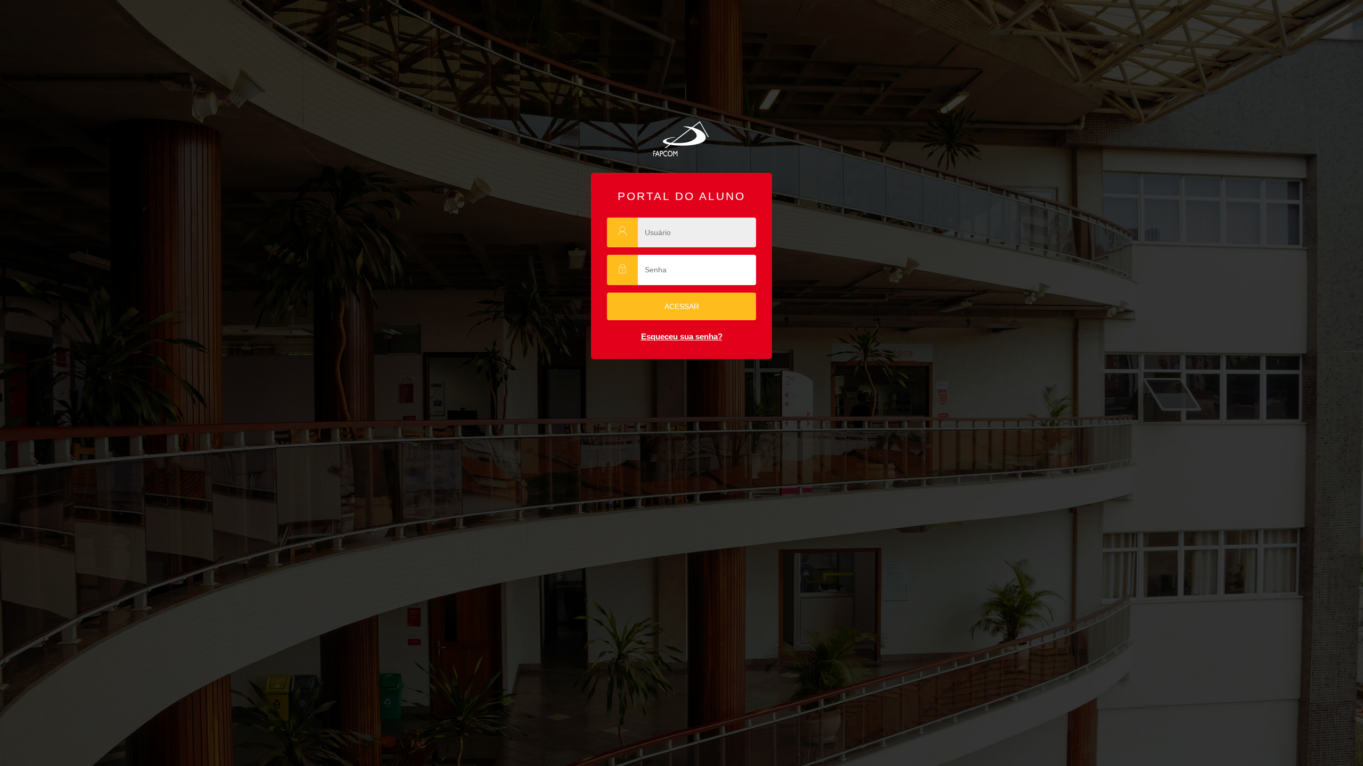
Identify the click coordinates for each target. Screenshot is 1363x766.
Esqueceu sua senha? (681, 336)
